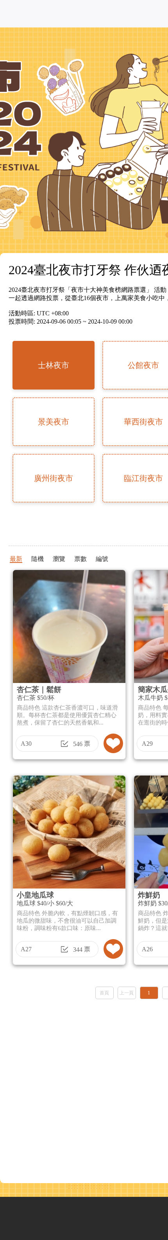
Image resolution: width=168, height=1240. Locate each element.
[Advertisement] (84, 1088)
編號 (102, 558)
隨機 (37, 558)
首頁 (104, 993)
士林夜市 (53, 365)
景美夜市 (53, 421)
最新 (16, 558)
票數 (80, 558)
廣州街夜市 (53, 478)
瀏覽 (59, 558)
